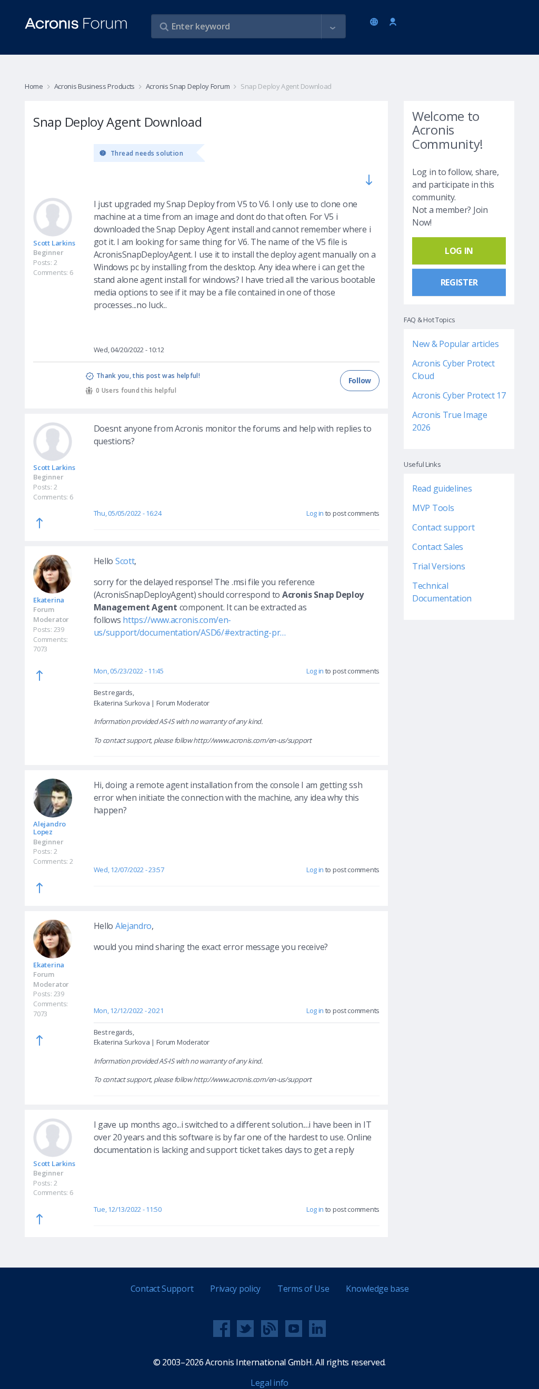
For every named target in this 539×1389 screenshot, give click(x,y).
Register (459, 282)
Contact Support (162, 1288)
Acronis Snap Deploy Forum (187, 86)
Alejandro (133, 926)
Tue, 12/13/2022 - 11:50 (128, 1209)
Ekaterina (48, 600)
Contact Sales (437, 547)
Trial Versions (438, 566)
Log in (393, 22)
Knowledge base (377, 1288)
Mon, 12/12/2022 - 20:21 (129, 1010)
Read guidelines (442, 488)
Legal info (269, 1382)
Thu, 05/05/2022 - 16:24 (128, 513)
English (376, 22)
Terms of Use (303, 1288)
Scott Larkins (54, 243)
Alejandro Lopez (49, 827)
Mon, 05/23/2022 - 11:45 (129, 671)
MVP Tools (433, 508)
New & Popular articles (455, 344)
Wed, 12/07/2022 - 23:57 (129, 869)
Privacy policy (235, 1288)
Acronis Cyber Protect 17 (459, 395)
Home (34, 86)
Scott (125, 561)
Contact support (443, 527)
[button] (332, 26)
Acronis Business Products (94, 86)
